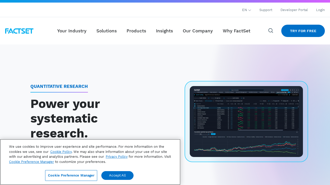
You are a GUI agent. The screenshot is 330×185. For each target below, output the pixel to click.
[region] (90, 162)
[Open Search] (271, 30)
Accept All (117, 175)
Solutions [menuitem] (106, 30)
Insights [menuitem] (164, 30)
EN (245, 10)
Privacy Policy (117, 157)
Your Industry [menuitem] (71, 30)
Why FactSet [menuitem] (236, 30)
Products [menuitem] (136, 30)
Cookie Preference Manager (71, 175)
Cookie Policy (61, 152)
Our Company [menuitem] (198, 30)
